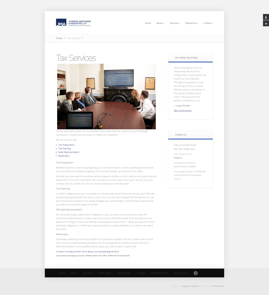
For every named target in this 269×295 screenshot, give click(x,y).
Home (59, 38)
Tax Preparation (66, 144)
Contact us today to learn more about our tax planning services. (88, 251)
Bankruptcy (63, 155)
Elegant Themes (190, 286)
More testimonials (183, 110)
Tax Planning (64, 148)
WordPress (218, 286)
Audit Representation (68, 152)
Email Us (178, 157)
